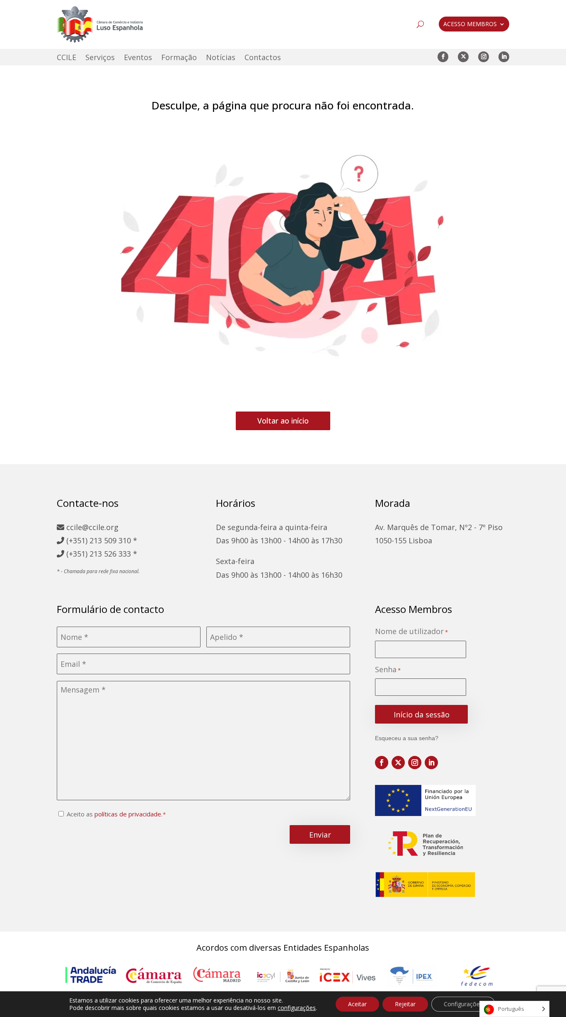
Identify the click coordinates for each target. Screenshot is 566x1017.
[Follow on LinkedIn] (503, 56)
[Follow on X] (463, 56)
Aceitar (357, 1004)
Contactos (262, 58)
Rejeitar (405, 1004)
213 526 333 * (113, 554)
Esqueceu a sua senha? (406, 738)
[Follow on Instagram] (483, 56)
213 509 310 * (113, 540)
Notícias (220, 58)
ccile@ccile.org (91, 527)
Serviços (100, 58)
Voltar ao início (283, 421)
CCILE (66, 58)
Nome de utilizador (411, 631)
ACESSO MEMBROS (470, 24)
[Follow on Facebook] (443, 56)
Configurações (463, 1004)
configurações (297, 1008)
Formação (179, 58)
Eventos (138, 58)
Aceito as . (114, 814)
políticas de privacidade (127, 814)
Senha (388, 669)
